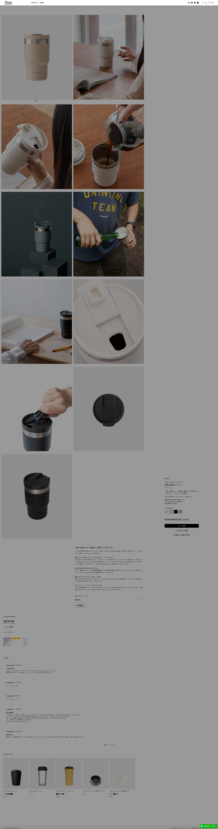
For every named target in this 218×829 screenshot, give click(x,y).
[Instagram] (189, 2)
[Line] (192, 2)
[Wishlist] (209, 2)
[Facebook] (194, 2)
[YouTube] (197, 2)
